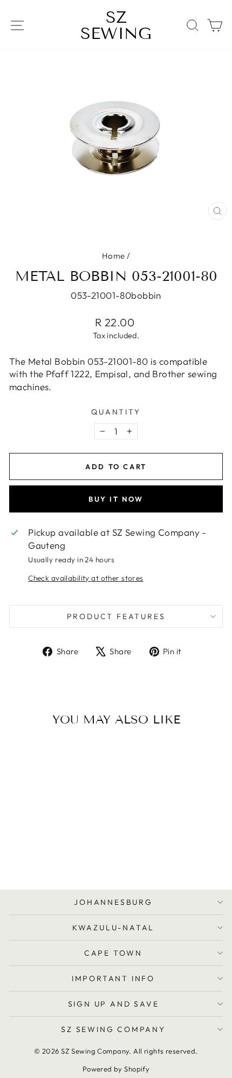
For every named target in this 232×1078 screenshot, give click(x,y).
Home (113, 256)
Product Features (116, 616)
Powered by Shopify (116, 1068)
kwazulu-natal (113, 927)
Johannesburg (113, 902)
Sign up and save (113, 1004)
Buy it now (116, 499)
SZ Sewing (116, 25)
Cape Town (113, 953)
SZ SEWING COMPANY (113, 1029)
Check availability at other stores (85, 578)
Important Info (113, 978)
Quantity (115, 412)
